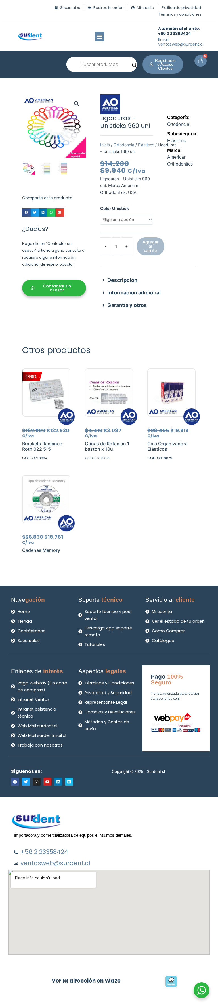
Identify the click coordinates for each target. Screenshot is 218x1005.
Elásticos (146, 144)
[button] (99, 36)
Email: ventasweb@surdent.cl (181, 42)
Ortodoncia (124, 144)
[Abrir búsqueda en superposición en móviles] (101, 64)
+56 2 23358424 (179, 31)
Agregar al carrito (150, 246)
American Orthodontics (180, 157)
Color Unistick (114, 208)
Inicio (105, 144)
